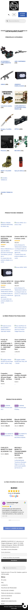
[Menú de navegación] (14, 14)
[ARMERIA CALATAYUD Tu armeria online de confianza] (14, 5)
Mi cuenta (3, 580)
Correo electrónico (5, 552)
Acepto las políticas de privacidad (11, 557)
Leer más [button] (4, 516)
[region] (14, 595)
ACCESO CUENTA (22, 14)
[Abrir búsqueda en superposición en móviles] (15, 21)
